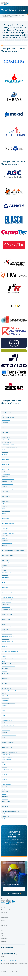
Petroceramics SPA (5, 698)
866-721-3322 (4, 949)
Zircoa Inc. (4, 818)
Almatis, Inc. (4, 425)
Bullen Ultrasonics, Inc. (6, 471)
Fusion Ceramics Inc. (5, 557)
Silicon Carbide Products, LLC (7, 759)
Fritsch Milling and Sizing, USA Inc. (8, 555)
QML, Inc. (3, 712)
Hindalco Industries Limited (7, 584)
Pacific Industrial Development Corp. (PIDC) (9, 690)
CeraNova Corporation (6, 493)
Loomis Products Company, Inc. (7, 641)
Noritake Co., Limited (5, 673)
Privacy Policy (4, 936)
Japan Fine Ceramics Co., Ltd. (7, 614)
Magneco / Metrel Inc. (6, 646)
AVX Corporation (5, 452)
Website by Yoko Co (6, 974)
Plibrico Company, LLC (6, 700)
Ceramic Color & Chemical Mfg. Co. (8, 489)
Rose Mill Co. (4, 737)
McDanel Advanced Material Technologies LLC (10, 651)
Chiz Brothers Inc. (5, 498)
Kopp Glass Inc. (4, 624)
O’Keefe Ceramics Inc (5, 678)
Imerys (3, 594)
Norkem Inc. (4, 676)
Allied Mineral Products (6, 420)
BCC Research (4, 454)
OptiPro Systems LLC (5, 680)
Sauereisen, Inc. (5, 744)
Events (3, 907)
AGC (3, 415)
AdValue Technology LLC (6, 412)
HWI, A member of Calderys (7, 589)
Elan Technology (5, 528)
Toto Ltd (3, 789)
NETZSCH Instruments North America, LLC (9, 663)
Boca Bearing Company (6, 464)
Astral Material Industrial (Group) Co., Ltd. (9, 447)
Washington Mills (5, 806)
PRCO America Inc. (5, 705)
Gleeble (3, 567)
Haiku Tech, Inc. (5, 575)
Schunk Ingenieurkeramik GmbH (8, 747)
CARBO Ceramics (5, 476)
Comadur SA (4, 506)
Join (2, 933)
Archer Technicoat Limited (6, 442)
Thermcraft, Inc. (5, 786)
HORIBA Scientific (5, 587)
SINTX (3, 762)
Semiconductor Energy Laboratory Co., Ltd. (9, 752)
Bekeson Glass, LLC (5, 457)
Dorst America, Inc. (5, 518)
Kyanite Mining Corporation (7, 626)
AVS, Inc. (3, 449)
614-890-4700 (13, 949)
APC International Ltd (6, 434)
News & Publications (6, 909)
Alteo (3, 427)
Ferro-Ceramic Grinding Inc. (7, 543)
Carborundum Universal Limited (8, 479)
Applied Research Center (6, 439)
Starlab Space (4, 767)
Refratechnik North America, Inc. (8, 725)
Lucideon (3, 644)
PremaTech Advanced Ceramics (7, 708)
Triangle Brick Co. (5, 796)
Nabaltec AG (4, 661)
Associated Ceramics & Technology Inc (8, 444)
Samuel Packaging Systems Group (8, 742)
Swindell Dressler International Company (9, 776)
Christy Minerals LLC (5, 501)
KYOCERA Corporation (6, 629)
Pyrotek (3, 710)
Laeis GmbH (4, 631)
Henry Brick (4, 582)
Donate (3, 928)
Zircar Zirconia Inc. (5, 816)
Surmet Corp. (4, 774)
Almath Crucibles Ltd (5, 422)
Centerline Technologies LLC (7, 481)
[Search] (24, 410)
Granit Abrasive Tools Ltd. (6, 572)
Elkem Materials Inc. (5, 530)
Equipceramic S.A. (5, 535)
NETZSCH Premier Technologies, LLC (8, 666)
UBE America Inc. (5, 799)
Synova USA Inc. (5, 779)
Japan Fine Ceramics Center (7, 612)
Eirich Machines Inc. (5, 525)
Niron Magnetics (5, 668)
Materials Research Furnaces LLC (8, 648)
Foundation (4, 925)
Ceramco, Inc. (4, 486)
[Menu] (25, 3)
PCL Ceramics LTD (5, 695)
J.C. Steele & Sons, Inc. (6, 607)
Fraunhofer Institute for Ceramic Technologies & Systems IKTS (13, 550)
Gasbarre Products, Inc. (6, 560)
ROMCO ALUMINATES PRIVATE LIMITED (9, 735)
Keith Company (4, 616)
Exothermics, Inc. (5, 538)
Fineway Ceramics (5, 545)
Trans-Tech (4, 794)
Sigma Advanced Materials (7, 757)
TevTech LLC (4, 781)
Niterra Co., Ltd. (4, 671)
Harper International (5, 577)
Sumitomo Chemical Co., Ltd (7, 769)
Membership (4, 917)
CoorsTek (3, 508)
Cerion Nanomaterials (6, 496)
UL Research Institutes (6, 801)
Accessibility (4, 938)
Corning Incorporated (6, 511)
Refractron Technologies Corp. (7, 722)
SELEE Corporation (5, 749)
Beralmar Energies (5, 459)
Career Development (6, 915)
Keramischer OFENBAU (6, 619)
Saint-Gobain (4, 740)
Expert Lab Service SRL (6, 540)
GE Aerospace (4, 565)
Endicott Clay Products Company (8, 533)
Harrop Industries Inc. (6, 580)
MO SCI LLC (4, 656)
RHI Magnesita (4, 732)
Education (4, 912)
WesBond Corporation (6, 808)
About (3, 920)
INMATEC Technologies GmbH (7, 597)
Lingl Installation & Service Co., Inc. (8, 636)
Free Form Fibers (5, 553)
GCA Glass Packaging (6, 562)
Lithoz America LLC (5, 639)
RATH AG (3, 715)
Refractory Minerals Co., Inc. (7, 720)
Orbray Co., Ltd (4, 683)
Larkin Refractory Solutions (7, 634)
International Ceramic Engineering (8, 599)
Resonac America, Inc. (6, 730)
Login (2, 930)
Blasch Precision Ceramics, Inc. (7, 461)
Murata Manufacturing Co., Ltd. (7, 658)
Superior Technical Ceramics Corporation (9, 772)
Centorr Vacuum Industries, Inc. (7, 484)
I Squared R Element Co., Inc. (7, 592)
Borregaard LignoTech (6, 469)
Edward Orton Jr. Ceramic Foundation (8, 523)
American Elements (5, 432)
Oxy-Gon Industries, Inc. (6, 685)
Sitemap (3, 941)
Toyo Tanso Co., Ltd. (5, 791)
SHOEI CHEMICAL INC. (6, 754)
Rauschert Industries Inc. (6, 717)
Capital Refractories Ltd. (6, 474)
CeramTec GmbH (5, 491)
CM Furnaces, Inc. (5, 503)
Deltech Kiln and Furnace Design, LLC (8, 516)
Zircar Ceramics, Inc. (5, 813)
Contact (3, 923)
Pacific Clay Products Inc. (6, 688)
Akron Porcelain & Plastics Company (8, 417)
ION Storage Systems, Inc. (6, 602)
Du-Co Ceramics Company (6, 521)
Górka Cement (4, 570)
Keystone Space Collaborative (7, 621)
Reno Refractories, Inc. (6, 727)
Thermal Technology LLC (6, 784)
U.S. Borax (4, 804)
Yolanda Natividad (12, 842)
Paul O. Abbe (4, 693)
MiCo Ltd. (3, 653)
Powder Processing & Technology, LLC (8, 703)
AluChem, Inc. (4, 430)
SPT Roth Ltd (4, 764)
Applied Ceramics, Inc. (6, 437)
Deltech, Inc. (4, 513)
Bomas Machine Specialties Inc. (7, 466)
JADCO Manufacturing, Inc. (7, 609)
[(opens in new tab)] (14, 61)
